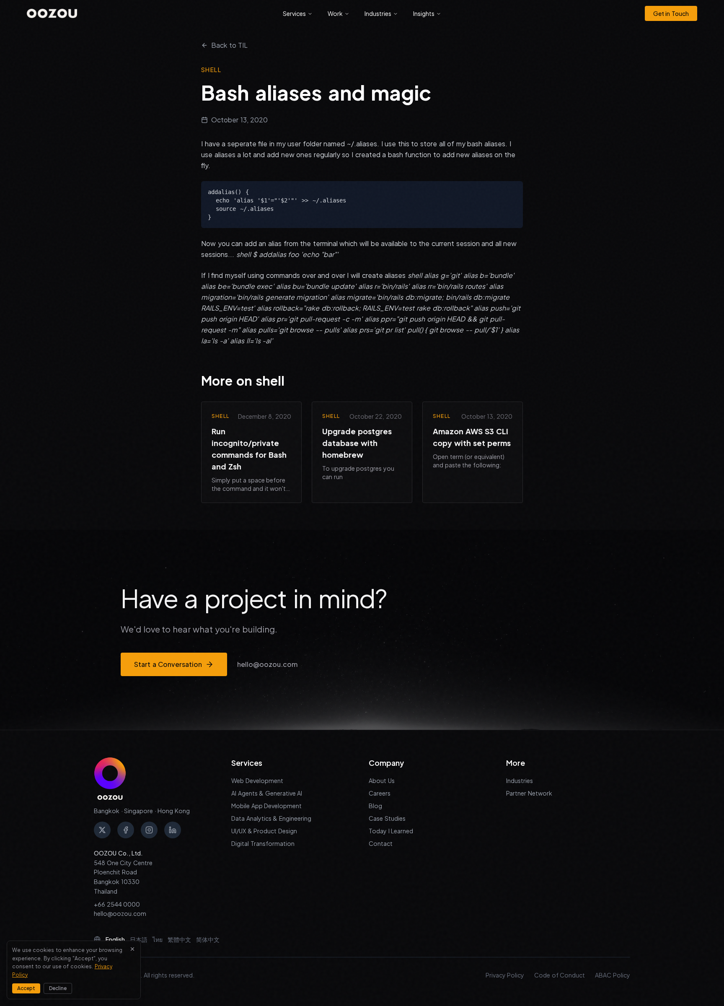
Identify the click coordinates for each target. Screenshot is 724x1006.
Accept (26, 988)
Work (335, 13)
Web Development (257, 780)
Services (294, 13)
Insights (423, 13)
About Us (382, 780)
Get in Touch (671, 13)
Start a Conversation (168, 664)
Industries (378, 13)
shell (211, 69)
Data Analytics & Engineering (271, 818)
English (115, 939)
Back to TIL (229, 45)
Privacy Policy (505, 975)
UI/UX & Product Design (264, 831)
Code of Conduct (559, 975)
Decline (58, 988)
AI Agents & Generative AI (266, 793)
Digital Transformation (263, 843)
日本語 (138, 939)
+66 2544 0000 (117, 904)
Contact (381, 843)
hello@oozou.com (267, 664)
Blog (375, 805)
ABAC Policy (612, 975)
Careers (379, 793)
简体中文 (208, 939)
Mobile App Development (266, 805)
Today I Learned (391, 831)
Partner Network (529, 793)
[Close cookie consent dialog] (132, 949)
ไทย (158, 939)
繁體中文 (179, 939)
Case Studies (387, 818)
